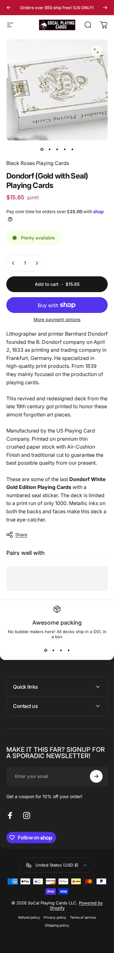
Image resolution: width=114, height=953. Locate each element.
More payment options (57, 319)
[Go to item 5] (72, 149)
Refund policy (29, 917)
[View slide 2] (53, 650)
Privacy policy (55, 917)
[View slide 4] (68, 650)
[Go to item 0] (42, 149)
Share (21, 534)
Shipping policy (57, 925)
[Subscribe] (96, 776)
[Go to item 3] (57, 149)
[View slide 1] (45, 650)
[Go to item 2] (49, 149)
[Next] (105, 7)
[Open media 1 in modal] (96, 50)
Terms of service (83, 917)
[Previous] (9, 7)
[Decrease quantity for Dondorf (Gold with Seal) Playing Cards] (13, 263)
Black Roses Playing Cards (37, 163)
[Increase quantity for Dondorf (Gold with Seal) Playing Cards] (36, 263)
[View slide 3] (61, 650)
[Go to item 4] (64, 149)
